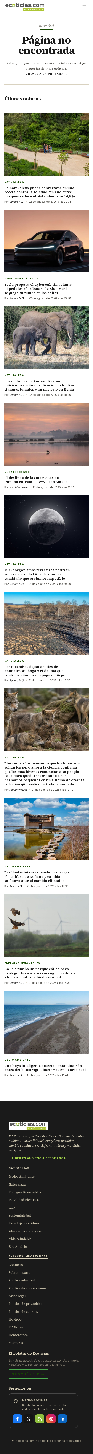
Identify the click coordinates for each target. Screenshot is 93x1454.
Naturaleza (17, 1184)
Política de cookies (23, 1311)
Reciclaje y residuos (24, 1223)
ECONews (16, 1327)
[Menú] (84, 7)
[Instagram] (51, 1418)
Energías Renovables (25, 1192)
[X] (28, 1418)
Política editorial (22, 1280)
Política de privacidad (26, 1303)
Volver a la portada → (46, 74)
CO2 (12, 1207)
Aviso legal (17, 1296)
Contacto (16, 1265)
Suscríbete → (28, 1374)
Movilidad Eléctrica (24, 1200)
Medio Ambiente (22, 1176)
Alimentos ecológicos (26, 1231)
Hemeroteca (18, 1335)
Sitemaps (16, 1342)
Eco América (19, 1246)
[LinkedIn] (62, 1418)
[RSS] (39, 1418)
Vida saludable (20, 1239)
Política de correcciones (27, 1288)
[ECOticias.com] (24, 7)
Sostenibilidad (20, 1215)
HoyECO (15, 1319)
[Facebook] (17, 1418)
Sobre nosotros (20, 1272)
